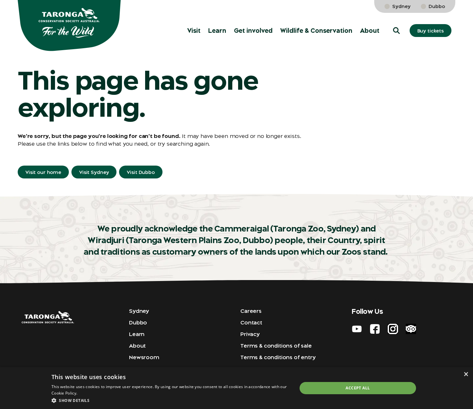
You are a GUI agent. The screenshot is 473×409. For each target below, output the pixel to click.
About (369, 30)
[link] (440, 12)
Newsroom (144, 357)
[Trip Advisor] (411, 329)
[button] (396, 31)
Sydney (401, 6)
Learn (217, 30)
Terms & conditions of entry (278, 357)
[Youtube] (357, 329)
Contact (251, 322)
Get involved (253, 30)
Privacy (250, 334)
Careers (251, 311)
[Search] (458, 12)
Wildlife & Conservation (316, 30)
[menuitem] (193, 30)
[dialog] (236, 388)
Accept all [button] (358, 388)
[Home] (69, 25)
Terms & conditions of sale (276, 345)
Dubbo (437, 6)
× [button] (465, 374)
